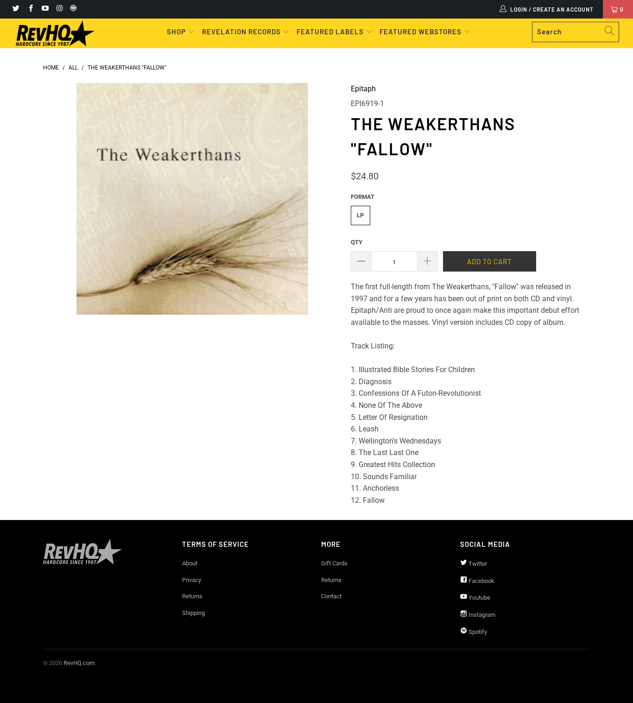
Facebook (480, 580)
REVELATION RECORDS (241, 31)
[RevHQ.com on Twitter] (15, 9)
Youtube (478, 597)
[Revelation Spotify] (71, 9)
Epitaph (363, 88)
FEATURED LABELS (330, 31)
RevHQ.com (79, 662)
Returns (192, 596)
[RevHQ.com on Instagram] (59, 9)
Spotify (477, 631)
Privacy (191, 579)
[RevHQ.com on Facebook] (30, 9)
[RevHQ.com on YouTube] (45, 9)
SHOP (177, 31)
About (189, 563)
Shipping (193, 612)
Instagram (481, 614)
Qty (356, 242)
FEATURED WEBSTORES (421, 31)
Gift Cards (334, 563)
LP (360, 215)
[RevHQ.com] (55, 33)
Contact (331, 596)
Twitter (477, 563)
